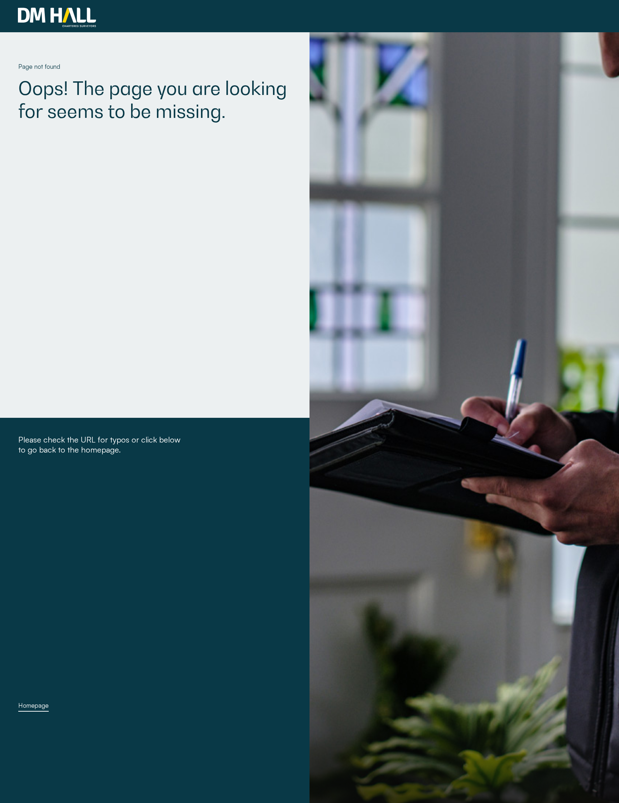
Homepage (33, 705)
